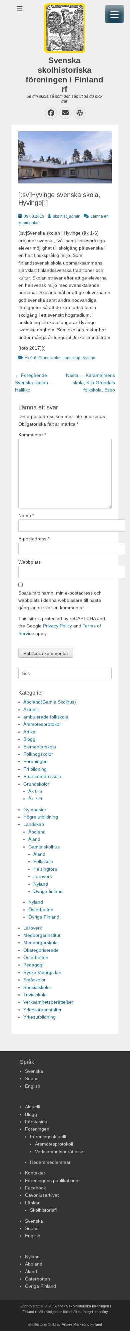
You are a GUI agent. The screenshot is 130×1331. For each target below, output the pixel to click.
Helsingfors (45, 869)
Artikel (29, 731)
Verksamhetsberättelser (48, 1002)
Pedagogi (33, 964)
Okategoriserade (41, 950)
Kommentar (32, 434)
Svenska (34, 1071)
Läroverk (42, 876)
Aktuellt (31, 709)
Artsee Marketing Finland (82, 1324)
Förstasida (36, 1121)
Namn (26, 515)
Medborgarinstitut (41, 935)
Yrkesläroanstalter (42, 1009)
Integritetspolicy (95, 1312)
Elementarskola (39, 746)
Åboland (37, 831)
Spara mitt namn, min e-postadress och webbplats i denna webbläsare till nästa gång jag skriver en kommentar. (60, 600)
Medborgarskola (40, 942)
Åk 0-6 (30, 358)
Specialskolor (37, 987)
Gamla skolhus (44, 846)
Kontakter (35, 1172)
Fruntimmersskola (42, 776)
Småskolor (34, 979)
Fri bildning (35, 769)
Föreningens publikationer (52, 1180)
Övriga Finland (43, 917)
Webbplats (29, 562)
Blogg (29, 739)
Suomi (31, 1078)
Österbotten (40, 909)
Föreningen (35, 761)
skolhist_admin (66, 216)
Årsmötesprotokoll (42, 724)
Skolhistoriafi (43, 1210)
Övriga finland (48, 891)
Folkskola (43, 861)
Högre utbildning (40, 817)
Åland (34, 839)
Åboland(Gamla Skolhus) (49, 702)
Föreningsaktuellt (48, 1136)
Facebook (35, 1187)
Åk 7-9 (35, 798)
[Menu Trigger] (114, 14)
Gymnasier (34, 809)
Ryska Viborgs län (42, 972)
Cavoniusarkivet (42, 1195)
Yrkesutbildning (39, 1017)
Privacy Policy (57, 625)
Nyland (88, 358)
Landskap (71, 358)
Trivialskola (35, 994)
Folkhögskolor (38, 754)
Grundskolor (49, 358)
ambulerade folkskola (45, 717)
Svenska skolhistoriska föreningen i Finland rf (64, 74)
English (32, 1086)
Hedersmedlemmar (50, 1162)
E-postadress (33, 538)
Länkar (32, 1202)
